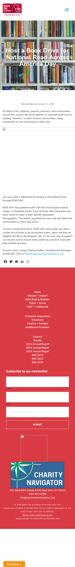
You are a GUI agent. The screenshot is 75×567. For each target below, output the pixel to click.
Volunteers (37, 319)
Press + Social (37, 302)
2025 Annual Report (37, 351)
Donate (37, 340)
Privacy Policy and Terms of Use (37, 515)
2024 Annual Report (37, 347)
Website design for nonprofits (30, 518)
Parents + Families (37, 323)
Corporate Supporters (37, 316)
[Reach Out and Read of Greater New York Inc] (37, 447)
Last (8, 404)
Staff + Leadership (37, 306)
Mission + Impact (37, 295)
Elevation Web (53, 518)
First (8, 388)
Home (37, 291)
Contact (37, 336)
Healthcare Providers (37, 327)
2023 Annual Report (37, 343)
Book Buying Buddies (37, 299)
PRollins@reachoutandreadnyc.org (44, 253)
